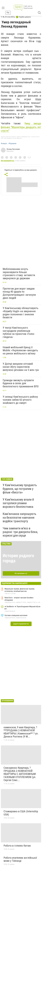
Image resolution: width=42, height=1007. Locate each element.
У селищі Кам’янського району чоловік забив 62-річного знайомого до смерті (20, 399)
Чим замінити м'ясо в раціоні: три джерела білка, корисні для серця (20, 531)
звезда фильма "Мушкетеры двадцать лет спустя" (21, 127)
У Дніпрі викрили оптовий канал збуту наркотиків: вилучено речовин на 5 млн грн (21, 367)
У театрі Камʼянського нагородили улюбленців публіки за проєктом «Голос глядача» (18, 332)
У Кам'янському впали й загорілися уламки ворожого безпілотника (18, 503)
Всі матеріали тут (21, 573)
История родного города (18, 558)
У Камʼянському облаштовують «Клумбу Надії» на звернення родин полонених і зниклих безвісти (20, 313)
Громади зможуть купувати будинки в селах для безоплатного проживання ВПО (21, 383)
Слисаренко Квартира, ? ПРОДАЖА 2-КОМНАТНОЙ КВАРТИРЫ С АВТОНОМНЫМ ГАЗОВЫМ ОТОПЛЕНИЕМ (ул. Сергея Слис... (20, 774)
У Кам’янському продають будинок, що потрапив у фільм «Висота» (20, 488)
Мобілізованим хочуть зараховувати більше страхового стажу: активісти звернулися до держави (19, 273)
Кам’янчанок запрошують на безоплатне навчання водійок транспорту (19, 517)
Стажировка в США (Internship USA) (21, 813)
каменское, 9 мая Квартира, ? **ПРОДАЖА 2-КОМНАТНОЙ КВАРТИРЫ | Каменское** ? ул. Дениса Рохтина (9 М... (21, 732)
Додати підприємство (21, 624)
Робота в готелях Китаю (17, 845)
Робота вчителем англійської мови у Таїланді (20, 859)
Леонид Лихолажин (13, 149)
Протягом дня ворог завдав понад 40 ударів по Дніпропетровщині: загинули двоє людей (19, 293)
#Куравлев (12, 144)
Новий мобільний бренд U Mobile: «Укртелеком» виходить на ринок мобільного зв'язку (20, 350)
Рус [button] (8, 13)
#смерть (4, 144)
